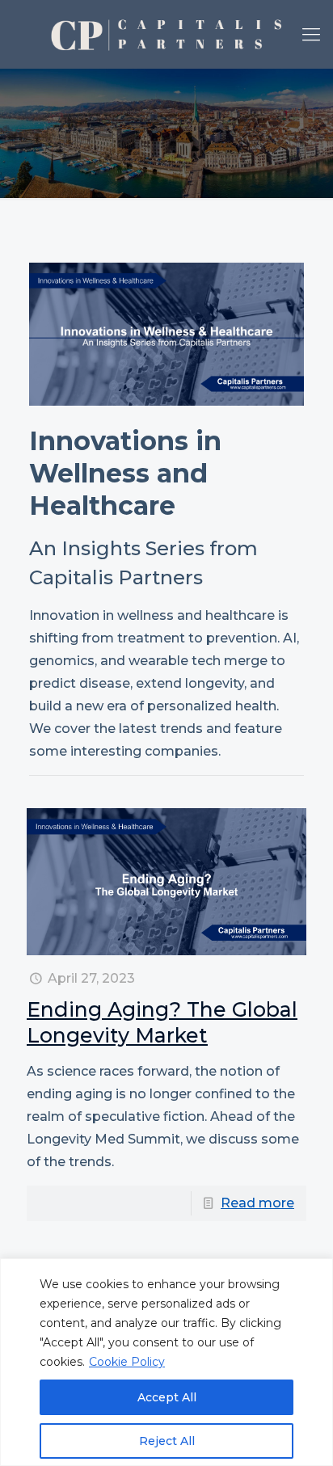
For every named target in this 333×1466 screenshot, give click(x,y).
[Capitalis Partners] (166, 34)
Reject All (167, 1441)
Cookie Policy (127, 1361)
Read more (257, 1203)
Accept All (166, 1397)
